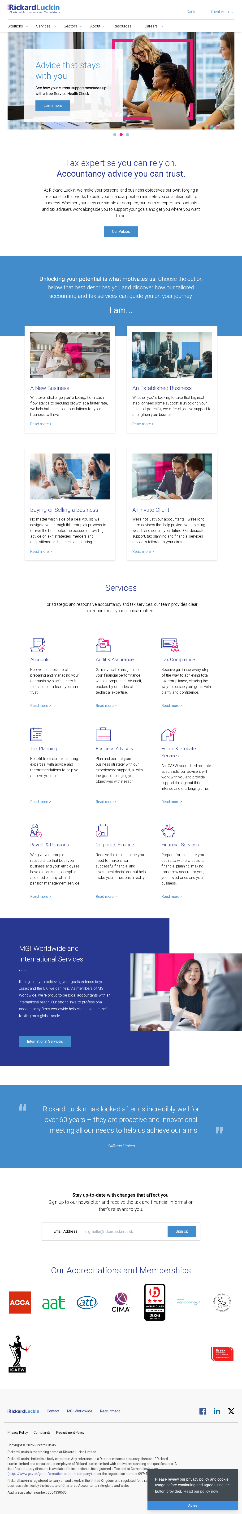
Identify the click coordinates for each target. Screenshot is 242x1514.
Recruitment (110, 1411)
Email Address (65, 1231)
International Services (45, 1041)
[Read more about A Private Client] (172, 476)
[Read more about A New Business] (70, 355)
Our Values (121, 231)
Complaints (42, 1432)
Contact (193, 11)
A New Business (49, 388)
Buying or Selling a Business (64, 510)
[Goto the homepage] (34, 9)
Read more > (41, 424)
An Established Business (162, 388)
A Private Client (150, 510)
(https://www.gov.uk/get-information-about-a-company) (50, 1474)
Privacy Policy (18, 1432)
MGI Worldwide (79, 1411)
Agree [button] (193, 1505)
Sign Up (182, 1231)
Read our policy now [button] (201, 1491)
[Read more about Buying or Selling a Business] (70, 476)
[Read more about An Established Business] (172, 355)
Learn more (52, 105)
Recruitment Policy (70, 1432)
